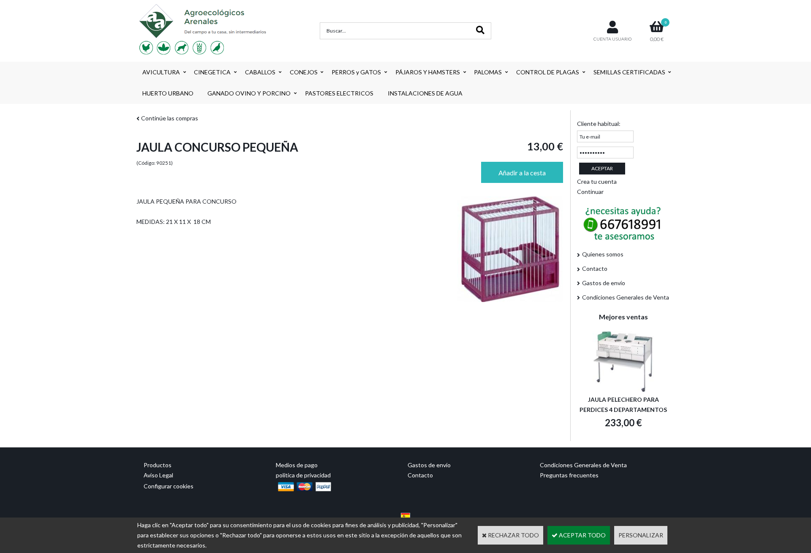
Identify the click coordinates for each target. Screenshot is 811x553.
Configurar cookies (168, 486)
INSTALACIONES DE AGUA (425, 93)
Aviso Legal (158, 475)
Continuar (590, 191)
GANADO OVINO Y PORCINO (249, 93)
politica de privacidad (303, 475)
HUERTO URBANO (167, 93)
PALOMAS (488, 72)
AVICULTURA (161, 72)
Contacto (594, 268)
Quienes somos (602, 254)
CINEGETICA (212, 72)
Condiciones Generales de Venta (625, 297)
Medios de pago (297, 465)
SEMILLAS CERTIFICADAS (629, 72)
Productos (157, 465)
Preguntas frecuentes (569, 475)
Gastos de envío (603, 282)
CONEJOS (304, 72)
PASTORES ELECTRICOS (339, 93)
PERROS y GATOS (356, 72)
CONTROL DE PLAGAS (547, 72)
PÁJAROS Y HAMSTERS (427, 72)
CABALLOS (260, 72)
